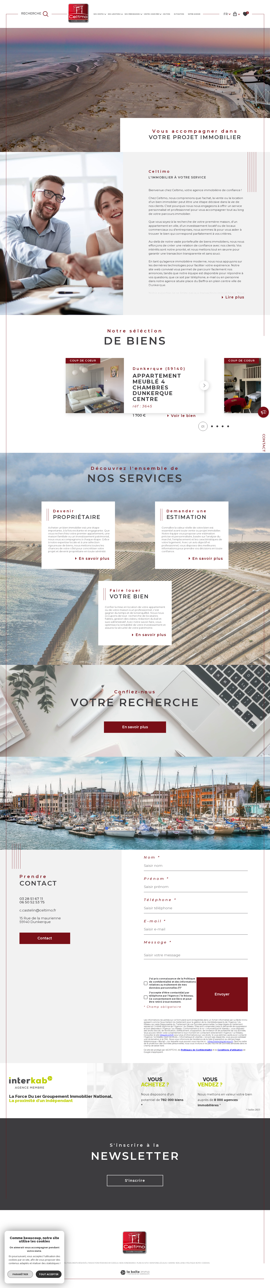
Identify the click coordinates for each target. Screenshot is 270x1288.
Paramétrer (20, 1274)
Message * (158, 942)
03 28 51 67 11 (31, 898)
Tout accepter (48, 1274)
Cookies (206, 1263)
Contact (264, 443)
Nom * (152, 857)
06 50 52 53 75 (32, 902)
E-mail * (155, 921)
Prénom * (156, 878)
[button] (65, 385)
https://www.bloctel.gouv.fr (220, 1041)
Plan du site (142, 1263)
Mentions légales (158, 1263)
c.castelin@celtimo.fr (37, 910)
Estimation (179, 14)
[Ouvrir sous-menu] (105, 14)
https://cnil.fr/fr (167, 1035)
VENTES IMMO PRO (151, 14)
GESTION (166, 14)
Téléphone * (160, 900)
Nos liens (180, 1263)
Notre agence (194, 14)
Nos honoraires (127, 1263)
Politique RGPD (193, 1263)
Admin (171, 1263)
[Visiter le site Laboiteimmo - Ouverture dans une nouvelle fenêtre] (135, 1276)
